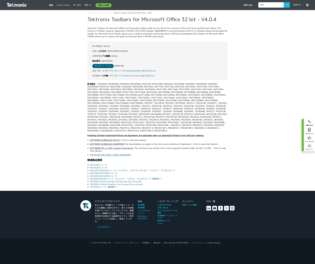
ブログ (160, 223)
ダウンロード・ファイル (103, 66)
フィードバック (197, 243)
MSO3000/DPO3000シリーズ (103, 173)
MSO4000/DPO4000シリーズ (103, 176)
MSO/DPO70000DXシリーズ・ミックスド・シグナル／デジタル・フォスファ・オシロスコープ (132, 170)
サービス (77, 5)
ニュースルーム (144, 210)
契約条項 (156, 243)
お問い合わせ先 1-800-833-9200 (176, 243)
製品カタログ (309, 149)
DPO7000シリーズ (98, 165)
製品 (51, 5)
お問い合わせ (163, 208)
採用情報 (141, 208)
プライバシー (134, 243)
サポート (88, 5)
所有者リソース (164, 221)
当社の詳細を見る (103, 227)
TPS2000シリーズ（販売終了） (104, 187)
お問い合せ (248, 5)
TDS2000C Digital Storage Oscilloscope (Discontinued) (116, 181)
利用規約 (146, 243)
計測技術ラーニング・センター (167, 217)
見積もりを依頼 (103, 5)
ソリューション (63, 5)
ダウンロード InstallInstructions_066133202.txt (132, 75)
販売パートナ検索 (189, 205)
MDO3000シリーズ (98, 167)
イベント (141, 213)
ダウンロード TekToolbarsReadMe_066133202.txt (132, 70)
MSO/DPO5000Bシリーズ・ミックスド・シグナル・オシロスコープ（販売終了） (126, 178)
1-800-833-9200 (164, 205)
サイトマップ (120, 243)
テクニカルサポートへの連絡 (167, 212)
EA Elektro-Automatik (143, 217)
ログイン (297, 4)
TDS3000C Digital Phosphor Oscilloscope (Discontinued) (116, 184)
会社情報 (141, 205)
